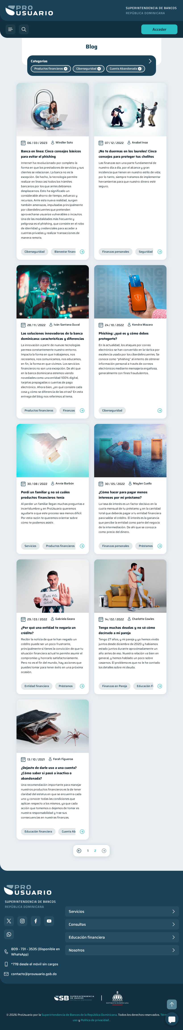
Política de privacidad (95, 1020)
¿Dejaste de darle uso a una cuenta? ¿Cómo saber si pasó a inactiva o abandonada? (49, 773)
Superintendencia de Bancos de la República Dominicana (79, 1014)
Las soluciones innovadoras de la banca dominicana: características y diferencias (52, 336)
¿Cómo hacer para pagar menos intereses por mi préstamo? (123, 495)
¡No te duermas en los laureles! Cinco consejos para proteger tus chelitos (128, 154)
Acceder (158, 30)
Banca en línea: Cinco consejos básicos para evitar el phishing (51, 154)
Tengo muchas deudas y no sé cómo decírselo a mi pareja (127, 630)
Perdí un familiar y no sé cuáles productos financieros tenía (45, 495)
